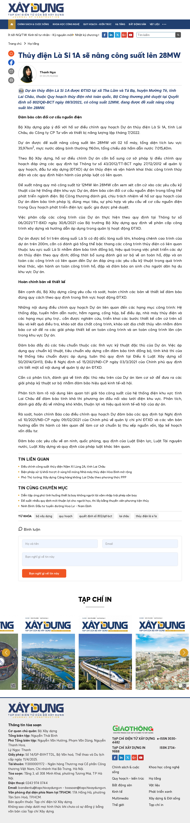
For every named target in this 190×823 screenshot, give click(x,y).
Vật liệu (155, 24)
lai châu (124, 516)
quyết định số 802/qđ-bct (95, 516)
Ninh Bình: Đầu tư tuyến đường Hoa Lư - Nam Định (56, 506)
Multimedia (120, 798)
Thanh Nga (48, 72)
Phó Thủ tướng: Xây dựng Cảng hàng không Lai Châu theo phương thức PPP (73, 477)
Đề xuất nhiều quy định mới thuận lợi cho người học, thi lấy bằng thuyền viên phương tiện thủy (85, 500)
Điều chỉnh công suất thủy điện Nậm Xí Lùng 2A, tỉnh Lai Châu (63, 466)
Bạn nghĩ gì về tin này (44, 573)
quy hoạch (65, 516)
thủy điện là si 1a (146, 516)
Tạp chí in (156, 805)
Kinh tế (117, 792)
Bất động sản (137, 24)
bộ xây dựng (44, 516)
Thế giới (118, 805)
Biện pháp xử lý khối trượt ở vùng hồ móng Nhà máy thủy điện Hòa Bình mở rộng (76, 472)
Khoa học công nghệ (66, 24)
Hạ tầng (120, 24)
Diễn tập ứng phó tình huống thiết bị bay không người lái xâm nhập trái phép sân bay (79, 495)
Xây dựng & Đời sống (164, 798)
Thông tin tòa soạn (24, 725)
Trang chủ (15, 43)
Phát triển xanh (160, 792)
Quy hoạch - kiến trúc (97, 24)
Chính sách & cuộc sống (33, 24)
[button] (164, 24)
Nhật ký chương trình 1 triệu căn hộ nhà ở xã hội (82, 35)
